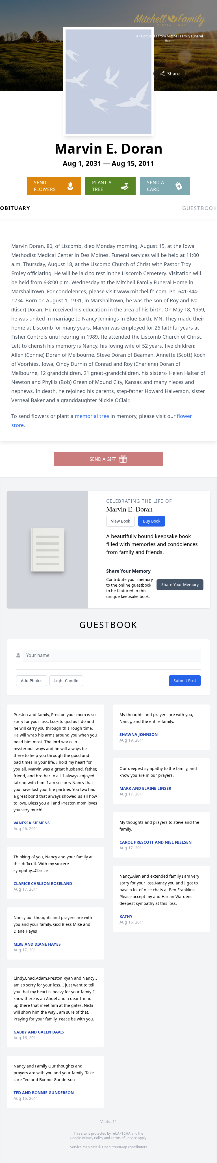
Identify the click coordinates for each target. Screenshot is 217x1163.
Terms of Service (124, 1138)
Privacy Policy (92, 1138)
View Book (120, 521)
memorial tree (92, 416)
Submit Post (184, 680)
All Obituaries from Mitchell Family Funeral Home (169, 38)
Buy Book (151, 521)
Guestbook (199, 208)
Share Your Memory (180, 584)
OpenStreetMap (114, 1147)
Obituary (15, 208)
